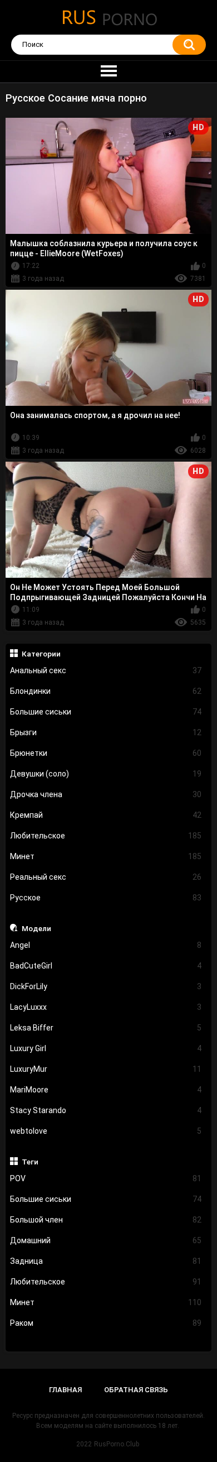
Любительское (106, 835)
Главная (65, 1390)
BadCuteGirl (106, 965)
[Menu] (108, 71)
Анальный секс (106, 670)
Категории (41, 653)
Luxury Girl (106, 1048)
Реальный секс (106, 877)
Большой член (106, 1219)
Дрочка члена (106, 794)
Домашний (106, 1240)
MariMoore (106, 1089)
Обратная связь (136, 1390)
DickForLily (106, 986)
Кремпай (106, 815)
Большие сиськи (106, 711)
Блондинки (106, 691)
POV (106, 1178)
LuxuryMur (106, 1069)
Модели (36, 928)
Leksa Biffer (106, 1027)
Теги (30, 1161)
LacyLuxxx (106, 1007)
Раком (106, 1323)
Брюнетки (106, 753)
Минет (106, 856)
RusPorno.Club (116, 1444)
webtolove (106, 1131)
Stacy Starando (106, 1110)
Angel (106, 945)
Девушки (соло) (106, 773)
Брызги (106, 732)
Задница (106, 1261)
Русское (106, 897)
